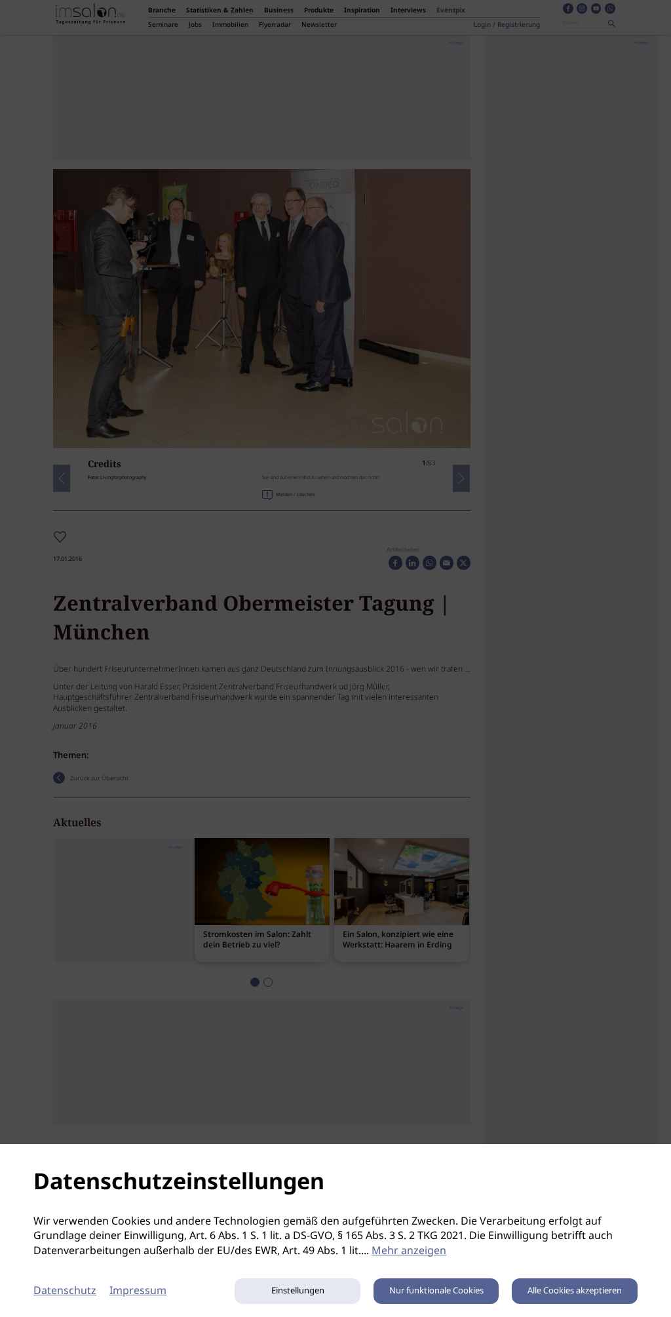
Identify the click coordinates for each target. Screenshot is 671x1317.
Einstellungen (297, 1291)
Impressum (137, 1291)
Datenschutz (64, 1291)
